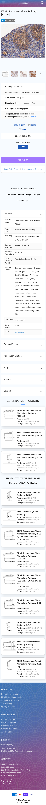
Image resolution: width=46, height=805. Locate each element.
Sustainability (6, 703)
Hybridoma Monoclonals (11, 697)
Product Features (28, 189)
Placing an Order (8, 719)
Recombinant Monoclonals (12, 694)
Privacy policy (7, 745)
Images (36, 195)
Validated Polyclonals (10, 700)
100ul (23, 147)
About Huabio (7, 732)
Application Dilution (15, 195)
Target (28, 195)
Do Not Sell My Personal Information (16, 751)
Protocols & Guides (9, 725)
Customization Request (32, 169)
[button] (4, 40)
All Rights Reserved (23, 800)
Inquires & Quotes (8, 722)
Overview (14, 189)
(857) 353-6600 (7, 767)
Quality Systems (8, 706)
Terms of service (8, 748)
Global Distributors (9, 729)
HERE (33, 116)
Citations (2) (23, 200)
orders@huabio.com (9, 764)
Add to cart (23, 160)
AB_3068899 (19, 332)
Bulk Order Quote (11, 169)
